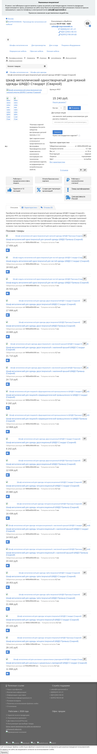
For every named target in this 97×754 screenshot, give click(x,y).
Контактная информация (16, 692)
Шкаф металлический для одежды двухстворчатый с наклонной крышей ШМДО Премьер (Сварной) (45, 372)
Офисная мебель (36, 51)
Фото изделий (70, 58)
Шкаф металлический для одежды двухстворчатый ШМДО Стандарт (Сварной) (41, 304)
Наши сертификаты (14, 689)
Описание (14, 207)
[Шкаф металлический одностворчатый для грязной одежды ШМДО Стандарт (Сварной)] (26, 91)
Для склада (53, 45)
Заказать (57, 132)
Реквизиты (31, 58)
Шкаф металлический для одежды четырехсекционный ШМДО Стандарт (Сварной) (42, 486)
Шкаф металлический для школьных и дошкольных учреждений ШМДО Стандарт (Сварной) (46, 663)
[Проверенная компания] (16, 732)
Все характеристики (57, 162)
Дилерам (42, 58)
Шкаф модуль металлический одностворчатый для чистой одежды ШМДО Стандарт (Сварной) (47, 261)
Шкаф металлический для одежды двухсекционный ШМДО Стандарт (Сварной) (41, 442)
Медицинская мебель (18, 51)
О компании (11, 706)
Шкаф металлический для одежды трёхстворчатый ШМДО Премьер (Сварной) (40, 598)
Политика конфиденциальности (19, 698)
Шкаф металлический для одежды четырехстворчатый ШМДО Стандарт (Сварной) (42, 620)
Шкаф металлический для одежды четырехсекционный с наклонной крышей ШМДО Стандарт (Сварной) (47, 530)
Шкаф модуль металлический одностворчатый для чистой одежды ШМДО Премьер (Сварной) (47, 283)
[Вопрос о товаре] (81, 170)
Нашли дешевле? (59, 102)
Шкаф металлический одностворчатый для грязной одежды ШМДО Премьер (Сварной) (44, 239)
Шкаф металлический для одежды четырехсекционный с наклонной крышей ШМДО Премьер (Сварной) (47, 554)
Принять (4, 752)
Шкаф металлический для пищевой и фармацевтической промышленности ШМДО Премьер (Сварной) (46, 420)
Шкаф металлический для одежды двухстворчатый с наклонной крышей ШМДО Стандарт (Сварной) (45, 348)
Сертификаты (56, 58)
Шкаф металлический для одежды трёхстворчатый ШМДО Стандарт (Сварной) (41, 576)
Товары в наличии (15, 61)
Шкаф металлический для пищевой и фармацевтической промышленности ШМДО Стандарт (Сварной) (47, 396)
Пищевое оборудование (71, 45)
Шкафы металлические (19, 45)
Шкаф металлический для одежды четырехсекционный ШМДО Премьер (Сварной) (42, 507)
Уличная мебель (53, 51)
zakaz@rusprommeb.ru (57, 10)
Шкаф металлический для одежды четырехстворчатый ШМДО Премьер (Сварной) (42, 641)
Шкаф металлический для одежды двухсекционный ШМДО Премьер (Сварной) (41, 464)
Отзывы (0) (48, 207)
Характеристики (30, 207)
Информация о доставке (16, 695)
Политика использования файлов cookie (22, 703)
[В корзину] (7, 250)
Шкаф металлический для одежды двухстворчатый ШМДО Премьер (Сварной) (40, 326)
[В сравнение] (85, 170)
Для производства (38, 45)
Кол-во (55, 108)
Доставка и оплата (15, 58)
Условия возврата (14, 701)
